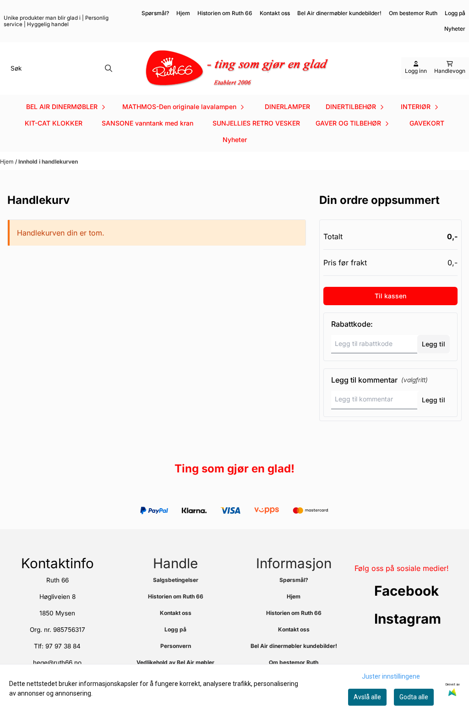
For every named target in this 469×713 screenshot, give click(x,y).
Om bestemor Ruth (413, 13)
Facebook (406, 590)
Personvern (175, 645)
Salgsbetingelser (175, 579)
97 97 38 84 (63, 646)
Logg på (455, 13)
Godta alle (413, 697)
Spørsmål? (155, 13)
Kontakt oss (275, 13)
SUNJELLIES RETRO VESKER (256, 123)
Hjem (183, 13)
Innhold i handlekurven (48, 161)
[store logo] (237, 68)
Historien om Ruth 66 (224, 13)
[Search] (108, 68)
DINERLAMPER (287, 106)
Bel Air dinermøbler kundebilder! (339, 13)
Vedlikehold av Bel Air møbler (175, 662)
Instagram (407, 618)
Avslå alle (367, 697)
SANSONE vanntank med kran (147, 123)
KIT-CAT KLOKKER (53, 123)
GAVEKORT (426, 123)
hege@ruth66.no (57, 662)
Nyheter (235, 139)
